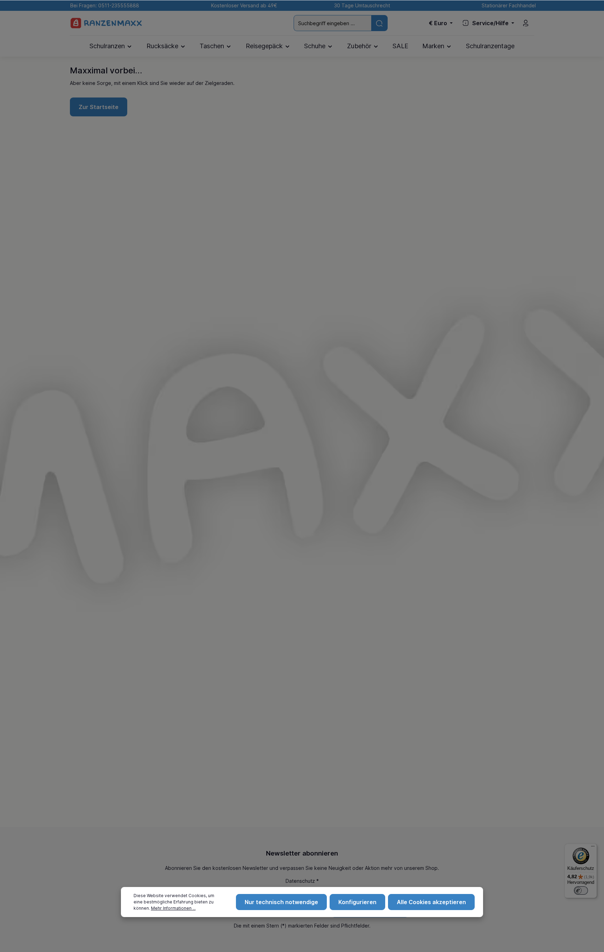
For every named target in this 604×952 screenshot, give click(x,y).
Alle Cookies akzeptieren (431, 902)
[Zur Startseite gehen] (106, 23)
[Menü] (593, 848)
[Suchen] (379, 23)
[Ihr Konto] (526, 23)
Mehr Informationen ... (173, 908)
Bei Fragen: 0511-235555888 (103, 5)
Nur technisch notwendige (281, 902)
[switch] (581, 890)
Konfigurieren (357, 902)
